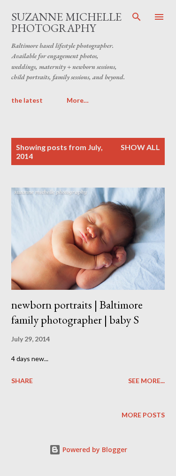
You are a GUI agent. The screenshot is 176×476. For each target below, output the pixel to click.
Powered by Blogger (94, 449)
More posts (143, 415)
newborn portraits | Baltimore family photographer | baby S (77, 312)
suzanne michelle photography (66, 22)
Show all (140, 147)
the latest (27, 100)
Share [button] (22, 381)
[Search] (136, 17)
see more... (146, 381)
